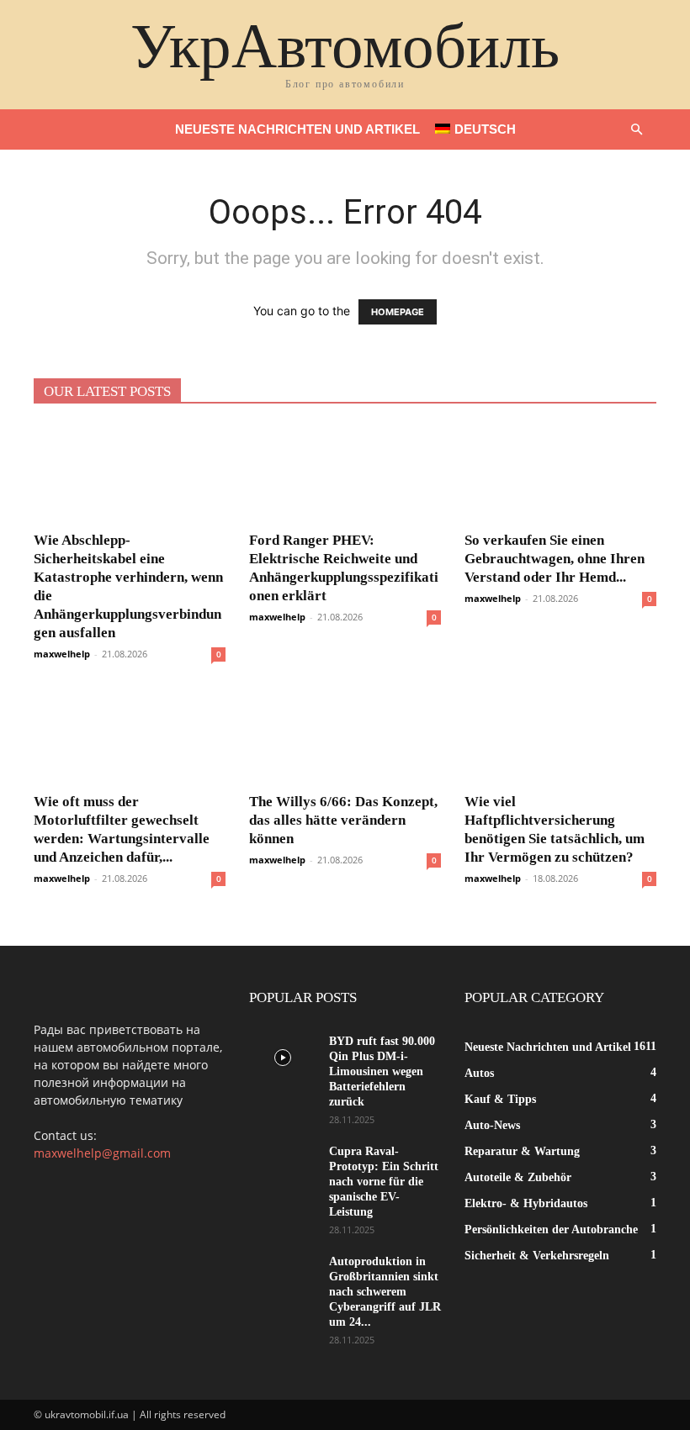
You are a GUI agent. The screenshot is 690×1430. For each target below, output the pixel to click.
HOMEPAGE (397, 312)
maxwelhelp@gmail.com (102, 1153)
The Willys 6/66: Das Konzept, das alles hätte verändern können (343, 820)
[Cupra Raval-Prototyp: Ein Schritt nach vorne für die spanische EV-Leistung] (282, 1167)
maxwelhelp (62, 653)
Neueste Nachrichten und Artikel (297, 129)
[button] (636, 130)
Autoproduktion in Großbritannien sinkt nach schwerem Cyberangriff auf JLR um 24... (385, 1291)
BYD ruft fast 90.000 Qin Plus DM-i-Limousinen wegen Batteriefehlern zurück (382, 1071)
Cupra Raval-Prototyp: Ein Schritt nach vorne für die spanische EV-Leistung (383, 1181)
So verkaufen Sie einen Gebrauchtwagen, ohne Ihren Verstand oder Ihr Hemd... (554, 558)
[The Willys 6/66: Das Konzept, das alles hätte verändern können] (345, 735)
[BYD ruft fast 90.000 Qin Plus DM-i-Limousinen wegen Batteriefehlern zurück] (282, 1057)
